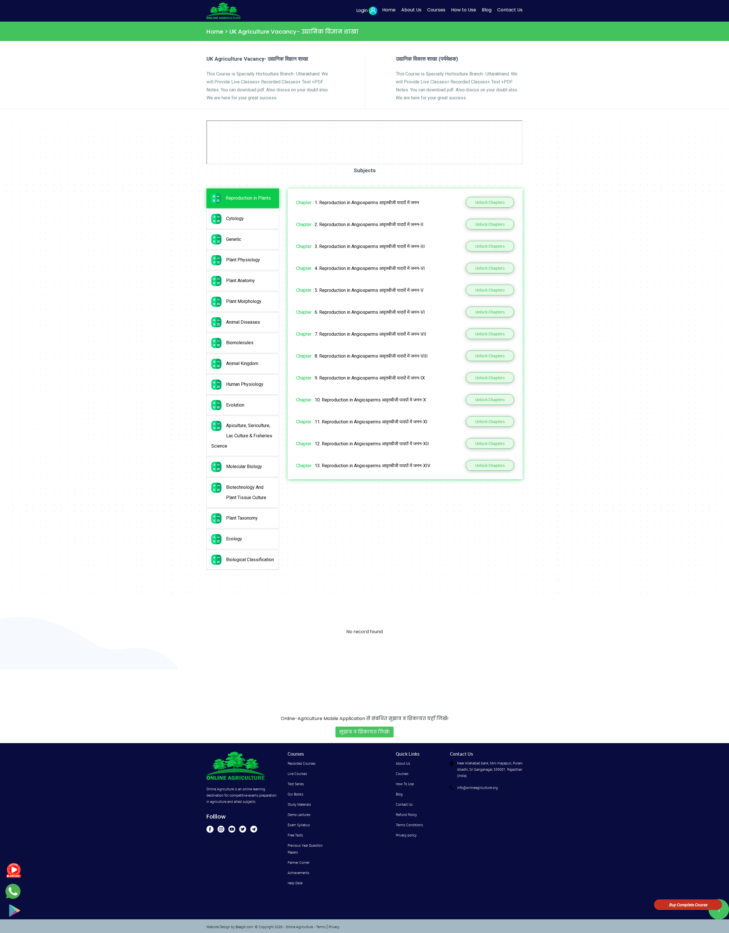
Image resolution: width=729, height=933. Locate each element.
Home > (218, 32)
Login (362, 10)
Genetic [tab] (233, 239)
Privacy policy (406, 835)
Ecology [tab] (234, 539)
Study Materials (299, 804)
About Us (411, 10)
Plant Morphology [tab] (243, 301)
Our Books (295, 794)
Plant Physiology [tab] (243, 260)
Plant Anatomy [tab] (240, 280)
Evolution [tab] (235, 405)
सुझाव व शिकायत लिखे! (364, 732)
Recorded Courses (302, 763)
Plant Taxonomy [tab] (242, 518)
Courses (436, 10)
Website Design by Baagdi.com (229, 926)
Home (389, 10)
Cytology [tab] (235, 218)
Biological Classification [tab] (250, 559)
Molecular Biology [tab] (244, 466)
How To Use (405, 784)
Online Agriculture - (300, 926)
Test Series (296, 784)
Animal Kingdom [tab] (242, 363)
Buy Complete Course (688, 904)
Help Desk (295, 883)
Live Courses (297, 773)
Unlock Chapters (490, 202)
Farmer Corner (299, 862)
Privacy (334, 926)
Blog (487, 10)
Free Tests (295, 835)
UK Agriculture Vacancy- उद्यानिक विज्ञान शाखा (294, 32)
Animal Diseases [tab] (243, 322)
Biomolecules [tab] (239, 342)
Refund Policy (406, 814)
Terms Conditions (409, 825)
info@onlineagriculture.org (477, 787)
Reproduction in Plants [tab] (248, 198)
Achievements (298, 872)
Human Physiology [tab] (244, 384)
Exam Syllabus (299, 825)
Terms (320, 926)
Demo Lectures (299, 814)
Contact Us (510, 10)
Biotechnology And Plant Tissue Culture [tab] (246, 492)
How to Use (463, 10)
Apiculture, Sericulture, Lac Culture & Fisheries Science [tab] (241, 436)
